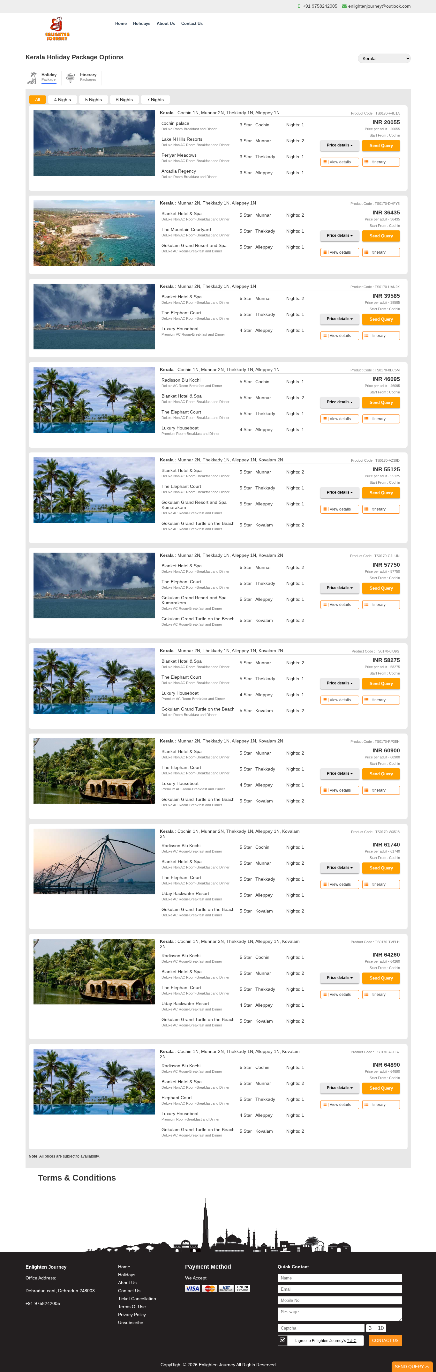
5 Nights (93, 99)
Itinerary (379, 162)
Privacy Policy (132, 1314)
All (37, 99)
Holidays (141, 23)
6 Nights (124, 99)
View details (340, 162)
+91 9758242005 (320, 6)
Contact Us (192, 23)
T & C (352, 1340)
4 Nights (62, 99)
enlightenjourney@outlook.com (379, 6)
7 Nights (155, 99)
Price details (338, 145)
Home (121, 23)
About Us (166, 23)
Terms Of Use (132, 1306)
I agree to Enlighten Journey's (326, 1340)
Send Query (381, 145)
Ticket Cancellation (137, 1298)
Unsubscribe (130, 1322)
